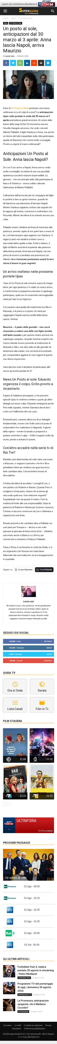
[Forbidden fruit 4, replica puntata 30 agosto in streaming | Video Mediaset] (9, 971)
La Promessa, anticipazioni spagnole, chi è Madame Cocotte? (33, 1004)
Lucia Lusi (9, 56)
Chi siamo (7, 1025)
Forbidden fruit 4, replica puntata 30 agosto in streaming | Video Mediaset (35, 970)
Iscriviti (48, 660)
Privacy (48, 1025)
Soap (13, 18)
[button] (52, 11)
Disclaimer (16, 1028)
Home (5, 18)
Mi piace (48, 641)
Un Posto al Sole (26, 18)
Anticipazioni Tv (24, 994)
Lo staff (18, 1025)
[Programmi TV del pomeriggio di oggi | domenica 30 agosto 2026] (9, 988)
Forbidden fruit (24, 978)
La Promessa (23, 1011)
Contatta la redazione (33, 1025)
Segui (49, 648)
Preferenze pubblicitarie (34, 1028)
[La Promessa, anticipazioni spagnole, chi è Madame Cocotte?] (9, 1005)
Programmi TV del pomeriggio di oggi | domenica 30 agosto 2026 (35, 987)
